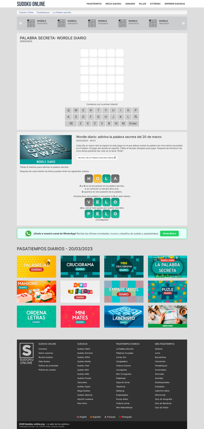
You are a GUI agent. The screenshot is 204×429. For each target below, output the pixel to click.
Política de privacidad (48, 365)
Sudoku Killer (83, 374)
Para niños (82, 403)
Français (111, 417)
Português (126, 417)
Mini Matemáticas (124, 407)
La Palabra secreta (62, 12)
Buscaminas (160, 357)
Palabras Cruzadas (124, 353)
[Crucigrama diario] (80, 266)
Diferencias (160, 395)
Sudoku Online (31, 3)
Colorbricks (160, 361)
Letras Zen (121, 357)
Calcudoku (82, 382)
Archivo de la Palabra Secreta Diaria (96, 157)
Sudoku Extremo (85, 353)
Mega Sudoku (83, 391)
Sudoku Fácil (83, 365)
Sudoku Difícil (83, 357)
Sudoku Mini (83, 370)
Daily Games (44, 361)
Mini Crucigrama (123, 374)
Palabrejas (121, 378)
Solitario (158, 349)
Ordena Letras (122, 403)
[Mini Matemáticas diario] (80, 316)
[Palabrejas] (36, 266)
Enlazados (159, 386)
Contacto (43, 349)
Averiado (159, 378)
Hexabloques (161, 365)
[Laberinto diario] (124, 316)
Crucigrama (121, 370)
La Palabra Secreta (124, 349)
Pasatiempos (43, 12)
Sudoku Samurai (84, 395)
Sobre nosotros (46, 353)
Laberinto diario (162, 391)
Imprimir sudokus (85, 399)
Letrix (157, 353)
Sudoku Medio (84, 361)
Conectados (160, 370)
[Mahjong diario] (36, 291)
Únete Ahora (169, 233)
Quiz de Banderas (163, 403)
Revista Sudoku (46, 357)
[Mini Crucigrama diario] (124, 266)
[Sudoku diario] (167, 316)
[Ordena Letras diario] (36, 316)
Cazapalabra (121, 361)
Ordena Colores (123, 365)
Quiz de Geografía (163, 399)
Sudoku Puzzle (84, 378)
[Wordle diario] (167, 266)
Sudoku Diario (83, 349)
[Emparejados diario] (124, 291)
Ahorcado (159, 374)
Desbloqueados (162, 382)
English (83, 417)
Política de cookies (47, 370)
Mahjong (120, 391)
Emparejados (122, 395)
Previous (20, 23)
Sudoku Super (84, 386)
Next (183, 23)
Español (96, 417)
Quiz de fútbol (161, 407)
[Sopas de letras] (80, 291)
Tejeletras (120, 386)
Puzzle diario (122, 399)
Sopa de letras (123, 382)
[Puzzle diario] (167, 291)
